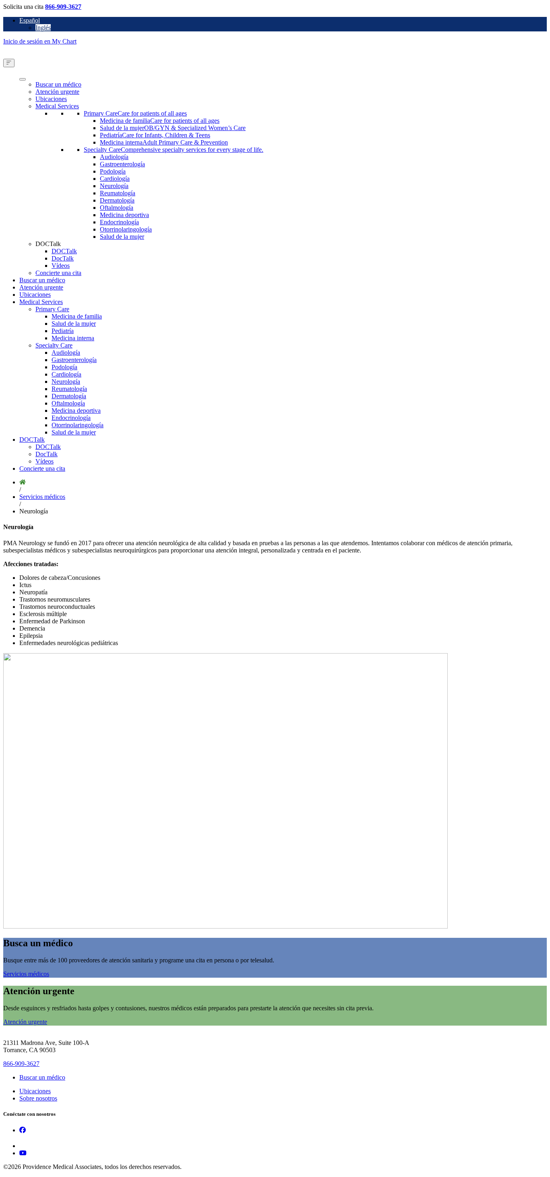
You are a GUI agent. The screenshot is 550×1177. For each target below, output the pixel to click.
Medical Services (57, 106)
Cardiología (115, 178)
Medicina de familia (77, 316)
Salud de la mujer (122, 236)
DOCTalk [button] (48, 243)
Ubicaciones (51, 98)
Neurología (114, 185)
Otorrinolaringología (126, 229)
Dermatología (117, 200)
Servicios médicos (42, 496)
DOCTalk (64, 251)
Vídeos (61, 265)
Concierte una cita (58, 272)
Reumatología (117, 193)
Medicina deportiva (124, 214)
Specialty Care (53, 345)
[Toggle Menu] (8, 63)
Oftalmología (116, 207)
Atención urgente (57, 91)
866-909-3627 (63, 6)
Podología (113, 171)
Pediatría (63, 330)
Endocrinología (119, 222)
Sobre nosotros (38, 1098)
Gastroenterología (122, 164)
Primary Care (52, 309)
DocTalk (63, 258)
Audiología (114, 156)
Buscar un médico (58, 84)
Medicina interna (73, 338)
